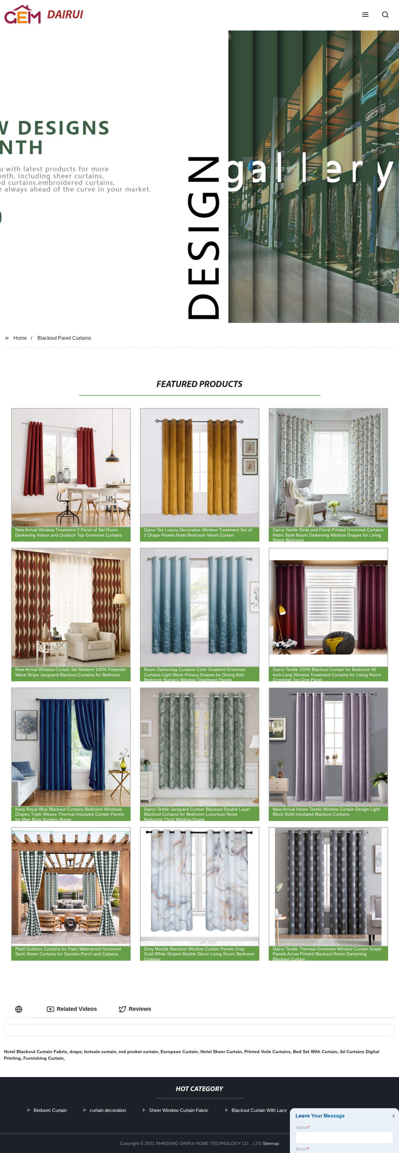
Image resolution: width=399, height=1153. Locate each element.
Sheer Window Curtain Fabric (178, 1110)
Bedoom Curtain (49, 1110)
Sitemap (271, 1143)
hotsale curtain (100, 1051)
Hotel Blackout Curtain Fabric (35, 1051)
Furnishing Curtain (43, 1058)
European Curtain (179, 1051)
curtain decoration (107, 1110)
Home (20, 338)
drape (76, 1051)
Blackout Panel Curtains (64, 338)
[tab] (20, 1009)
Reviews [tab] (140, 1009)
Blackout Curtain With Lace (258, 1110)
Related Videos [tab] (77, 1009)
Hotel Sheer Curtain (221, 1051)
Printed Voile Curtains (267, 1051)
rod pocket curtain (138, 1051)
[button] (365, 15)
